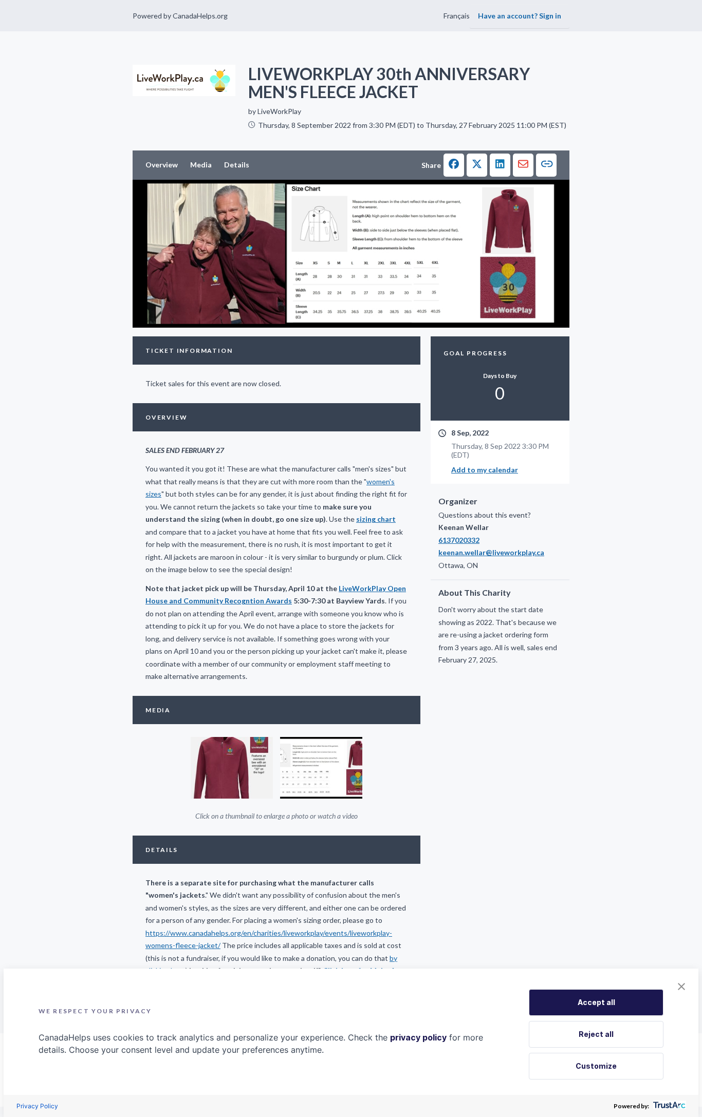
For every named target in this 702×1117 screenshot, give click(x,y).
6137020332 (458, 540)
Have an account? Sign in (519, 15)
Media (201, 164)
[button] (454, 165)
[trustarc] (668, 1105)
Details (236, 164)
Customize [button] (596, 1066)
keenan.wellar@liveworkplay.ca (491, 552)
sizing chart (376, 519)
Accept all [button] (596, 1002)
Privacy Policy (37, 1106)
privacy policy (418, 1037)
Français (457, 15)
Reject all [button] (596, 1034)
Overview (161, 164)
